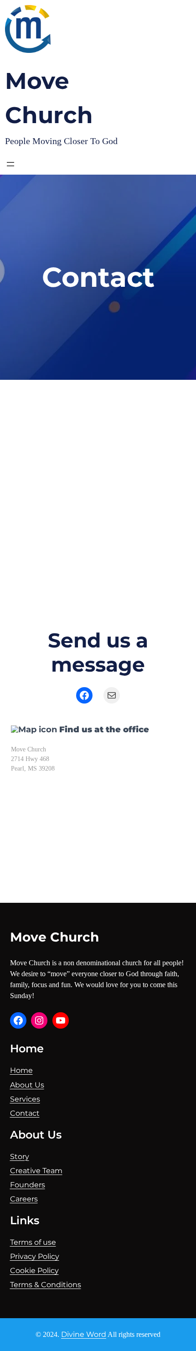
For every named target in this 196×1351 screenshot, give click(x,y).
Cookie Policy (34, 1270)
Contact (25, 1113)
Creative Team (36, 1170)
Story (19, 1156)
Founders (27, 1184)
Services (25, 1099)
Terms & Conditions (45, 1284)
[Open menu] (10, 164)
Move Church (54, 937)
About (22, 1085)
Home (21, 1070)
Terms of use (33, 1242)
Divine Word (83, 1334)
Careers (24, 1199)
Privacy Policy (34, 1256)
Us (39, 1085)
